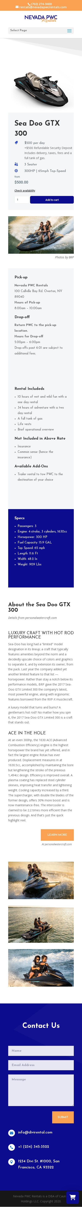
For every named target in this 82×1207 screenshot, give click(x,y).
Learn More (57, 835)
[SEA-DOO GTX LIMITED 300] (41, 898)
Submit (63, 1117)
